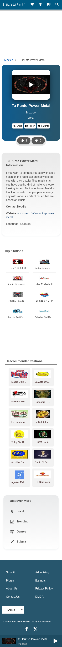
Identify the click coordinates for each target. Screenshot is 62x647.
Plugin (10, 580)
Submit (10, 572)
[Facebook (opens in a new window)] (26, 629)
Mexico (8, 60)
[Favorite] (32, 5)
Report (32, 126)
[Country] (49, 5)
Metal (31, 117)
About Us (11, 588)
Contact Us (13, 596)
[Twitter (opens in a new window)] (35, 629)
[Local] (40, 5)
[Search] (57, 5)
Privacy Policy (44, 588)
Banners (40, 580)
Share (19, 126)
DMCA (39, 596)
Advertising (42, 572)
